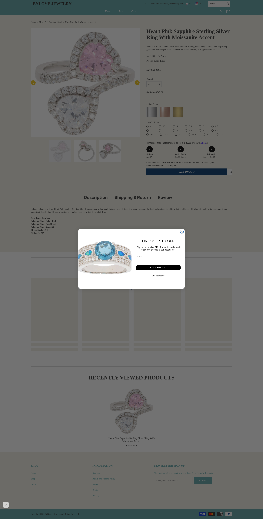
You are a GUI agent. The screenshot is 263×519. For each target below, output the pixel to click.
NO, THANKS (158, 276)
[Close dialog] (182, 231)
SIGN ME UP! (158, 267)
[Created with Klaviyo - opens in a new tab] (131, 289)
